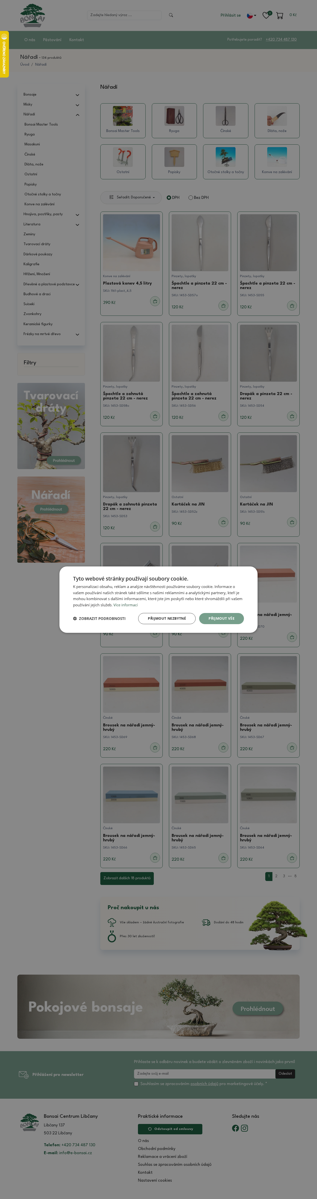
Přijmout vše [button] (222, 618)
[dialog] (158, 599)
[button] (99, 618)
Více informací (125, 604)
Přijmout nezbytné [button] (167, 618)
